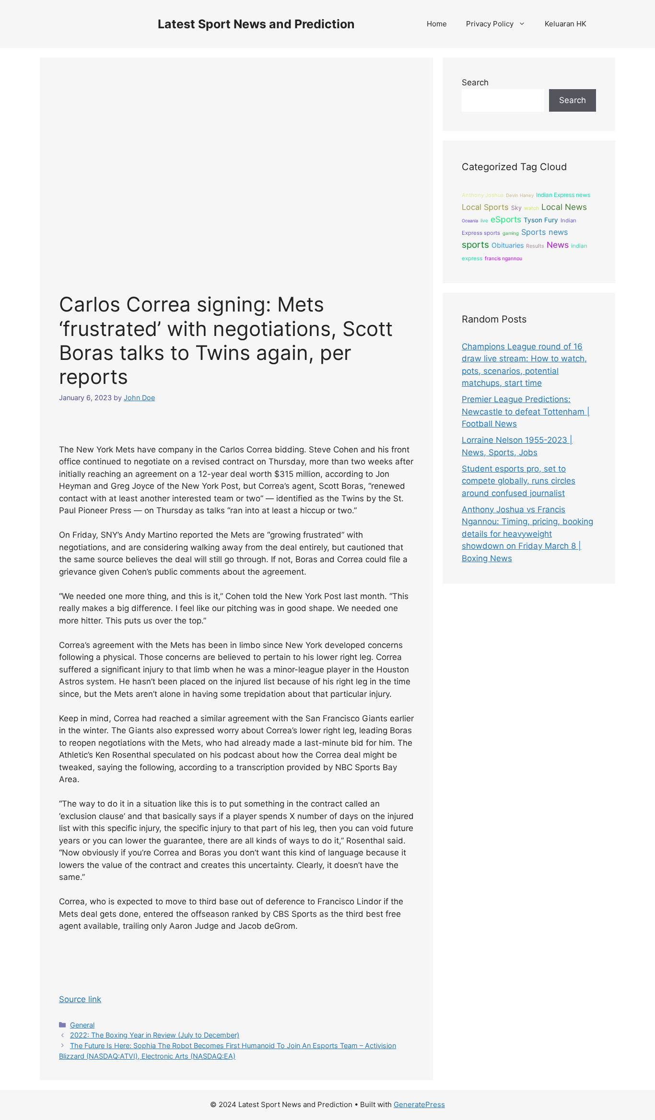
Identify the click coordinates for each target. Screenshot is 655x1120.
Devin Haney (520, 195)
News (558, 245)
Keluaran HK (565, 23)
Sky (516, 207)
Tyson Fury (541, 220)
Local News (564, 207)
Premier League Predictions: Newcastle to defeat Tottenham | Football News (526, 411)
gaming (511, 233)
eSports (506, 219)
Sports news (544, 232)
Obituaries (507, 245)
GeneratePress (419, 1104)
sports (475, 244)
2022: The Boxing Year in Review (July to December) (154, 1035)
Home (437, 23)
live (484, 221)
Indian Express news (563, 194)
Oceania (470, 220)
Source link (80, 999)
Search (475, 82)
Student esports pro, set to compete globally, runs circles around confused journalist (518, 481)
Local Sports (485, 207)
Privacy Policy (490, 23)
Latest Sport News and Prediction (256, 24)
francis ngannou (503, 258)
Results (535, 245)
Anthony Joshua (482, 195)
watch (531, 208)
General (82, 1025)
